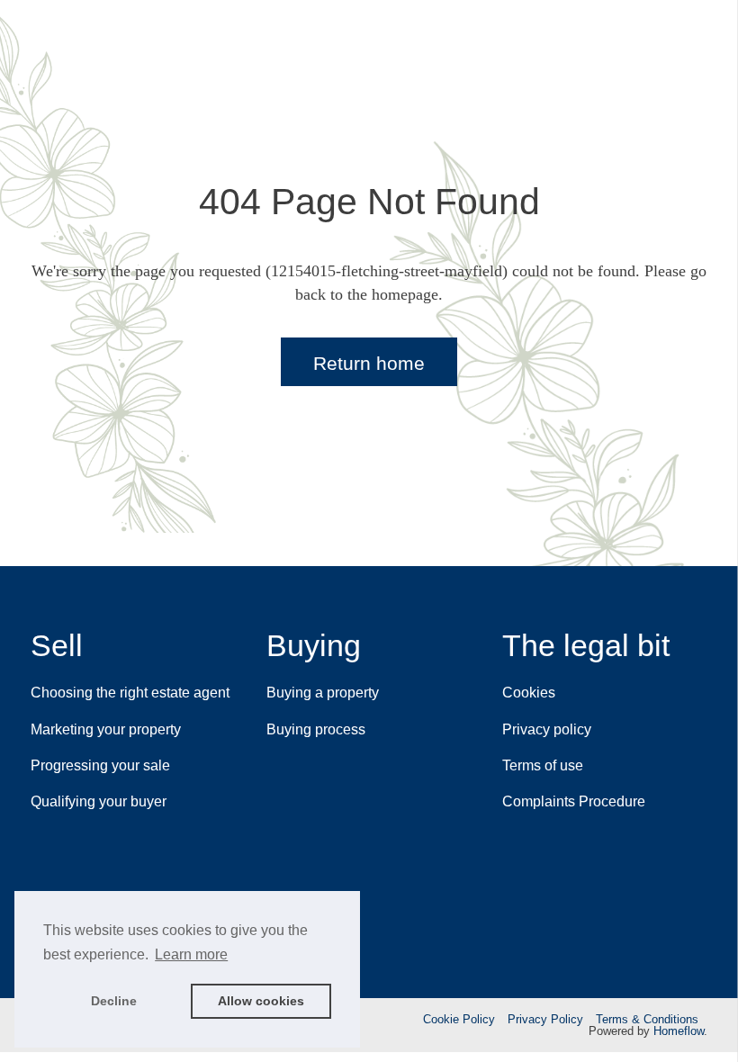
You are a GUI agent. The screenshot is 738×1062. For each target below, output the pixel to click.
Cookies (528, 692)
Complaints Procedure (573, 801)
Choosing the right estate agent (130, 692)
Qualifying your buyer (98, 801)
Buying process (315, 729)
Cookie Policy (459, 1019)
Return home (369, 363)
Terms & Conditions (647, 1019)
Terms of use (542, 765)
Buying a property (322, 692)
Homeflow (678, 1031)
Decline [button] (114, 1001)
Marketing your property (106, 729)
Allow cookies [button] (261, 1001)
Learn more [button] (191, 954)
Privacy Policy (545, 1019)
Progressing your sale (100, 765)
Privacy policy (546, 729)
